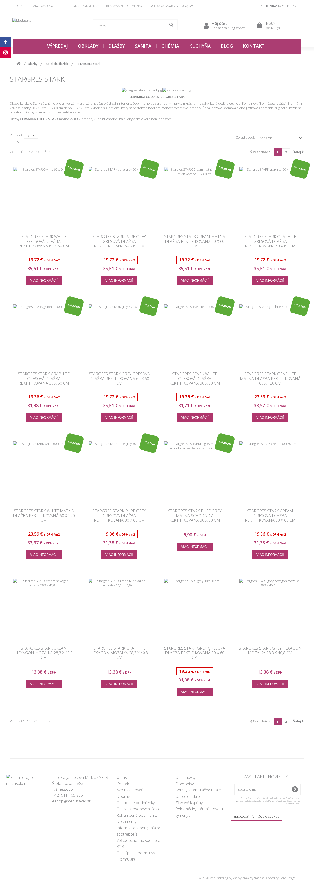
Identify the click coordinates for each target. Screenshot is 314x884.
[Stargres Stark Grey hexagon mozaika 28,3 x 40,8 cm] (270, 609)
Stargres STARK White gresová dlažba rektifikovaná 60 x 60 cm (43, 241)
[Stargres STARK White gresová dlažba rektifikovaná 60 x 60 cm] (44, 197)
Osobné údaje (187, 796)
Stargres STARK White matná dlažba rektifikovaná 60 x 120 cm (44, 516)
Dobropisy (184, 784)
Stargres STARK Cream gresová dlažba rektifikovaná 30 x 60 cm (270, 516)
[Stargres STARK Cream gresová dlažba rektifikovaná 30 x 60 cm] (270, 472)
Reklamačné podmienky (124, 6)
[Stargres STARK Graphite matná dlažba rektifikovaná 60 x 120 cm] (270, 335)
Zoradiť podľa (246, 137)
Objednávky (185, 777)
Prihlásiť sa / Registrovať (228, 28)
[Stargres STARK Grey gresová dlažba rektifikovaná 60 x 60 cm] (119, 335)
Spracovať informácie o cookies (256, 816)
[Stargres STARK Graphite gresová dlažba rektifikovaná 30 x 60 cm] (44, 335)
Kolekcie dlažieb (57, 64)
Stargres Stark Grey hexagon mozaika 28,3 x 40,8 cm (270, 650)
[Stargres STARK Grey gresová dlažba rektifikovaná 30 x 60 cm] (195, 609)
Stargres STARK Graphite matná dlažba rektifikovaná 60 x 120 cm (270, 379)
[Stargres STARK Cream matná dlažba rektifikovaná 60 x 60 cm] (195, 197)
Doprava (124, 796)
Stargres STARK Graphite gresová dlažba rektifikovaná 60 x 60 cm (270, 241)
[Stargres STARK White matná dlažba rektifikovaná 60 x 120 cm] (44, 472)
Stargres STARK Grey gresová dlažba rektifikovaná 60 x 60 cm (119, 379)
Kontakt (123, 784)
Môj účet (219, 23)
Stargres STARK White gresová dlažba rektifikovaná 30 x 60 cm (194, 379)
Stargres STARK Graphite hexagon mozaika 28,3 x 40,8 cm (119, 653)
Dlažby (32, 64)
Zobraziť (16, 135)
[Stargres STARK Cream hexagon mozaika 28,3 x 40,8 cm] (44, 609)
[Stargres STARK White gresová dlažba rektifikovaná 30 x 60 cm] (195, 335)
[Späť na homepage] (18, 64)
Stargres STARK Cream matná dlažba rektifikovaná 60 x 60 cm (194, 241)
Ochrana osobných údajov (171, 6)
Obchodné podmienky (81, 6)
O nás (21, 6)
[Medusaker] (46, 25)
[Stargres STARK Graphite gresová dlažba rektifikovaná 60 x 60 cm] (270, 197)
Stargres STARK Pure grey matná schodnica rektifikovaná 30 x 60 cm (195, 516)
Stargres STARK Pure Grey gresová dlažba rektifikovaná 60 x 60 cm (119, 241)
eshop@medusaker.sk (71, 801)
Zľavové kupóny (189, 802)
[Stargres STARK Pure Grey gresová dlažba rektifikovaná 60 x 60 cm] (119, 197)
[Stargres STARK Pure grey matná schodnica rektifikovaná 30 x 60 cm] (195, 472)
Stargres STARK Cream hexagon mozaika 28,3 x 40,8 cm (44, 653)
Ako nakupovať (45, 6)
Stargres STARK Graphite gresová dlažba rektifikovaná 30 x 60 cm (44, 379)
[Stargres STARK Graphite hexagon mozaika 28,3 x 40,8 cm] (119, 609)
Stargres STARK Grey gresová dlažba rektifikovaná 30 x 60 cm (194, 653)
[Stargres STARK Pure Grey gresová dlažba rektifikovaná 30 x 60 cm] (119, 472)
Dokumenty (126, 821)
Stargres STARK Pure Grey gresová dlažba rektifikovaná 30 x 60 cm (119, 516)
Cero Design (287, 878)
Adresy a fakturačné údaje (198, 790)
